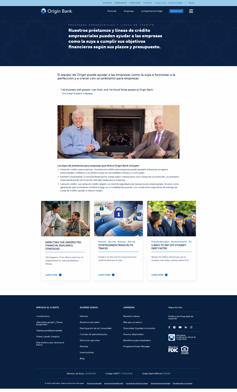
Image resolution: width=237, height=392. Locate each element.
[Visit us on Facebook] (170, 327)
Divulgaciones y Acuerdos (182, 383)
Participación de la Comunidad (95, 328)
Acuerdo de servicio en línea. (137, 383)
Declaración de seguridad (160, 383)
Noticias (84, 346)
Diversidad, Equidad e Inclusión (139, 328)
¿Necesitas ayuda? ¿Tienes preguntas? (49, 323)
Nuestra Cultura (131, 316)
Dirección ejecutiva (90, 340)
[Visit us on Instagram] (190, 327)
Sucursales (107, 3)
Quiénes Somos (89, 307)
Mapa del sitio (175, 307)
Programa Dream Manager (136, 346)
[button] (191, 11)
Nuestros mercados (90, 322)
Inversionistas (121, 3)
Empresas (129, 11)
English (191, 3)
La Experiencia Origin (152, 11)
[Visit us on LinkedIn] (186, 327)
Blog (82, 358)
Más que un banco (132, 322)
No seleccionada (176, 3)
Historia (84, 316)
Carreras (129, 307)
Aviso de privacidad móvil (113, 383)
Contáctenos (135, 3)
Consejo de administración (93, 334)
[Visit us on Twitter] (174, 327)
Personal (111, 11)
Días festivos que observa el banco (50, 343)
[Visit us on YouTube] (180, 327)
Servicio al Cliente (47, 307)
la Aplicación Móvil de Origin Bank (186, 337)
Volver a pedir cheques (48, 336)
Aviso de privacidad (94, 383)
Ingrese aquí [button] (176, 11)
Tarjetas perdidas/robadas (49, 330)
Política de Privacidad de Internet (180, 317)
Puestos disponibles (133, 334)
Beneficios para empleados (137, 340)
